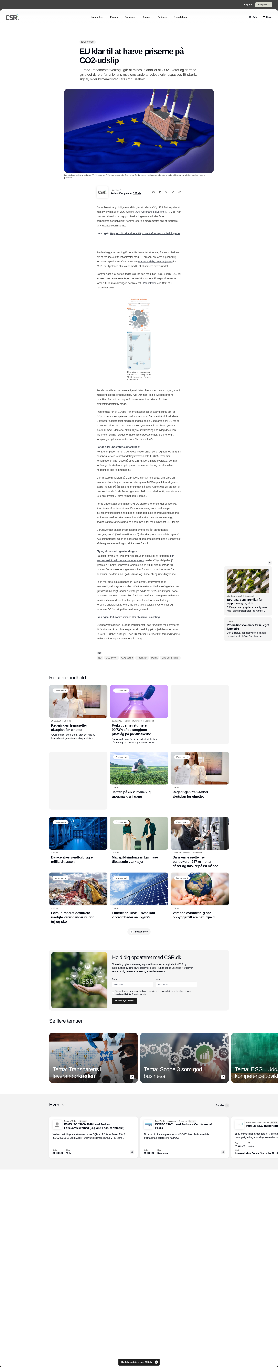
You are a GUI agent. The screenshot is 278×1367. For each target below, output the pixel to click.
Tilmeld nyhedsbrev (149, 92)
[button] (198, 21)
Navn (139, 56)
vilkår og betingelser (149, 83)
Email (139, 67)
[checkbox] (138, 83)
